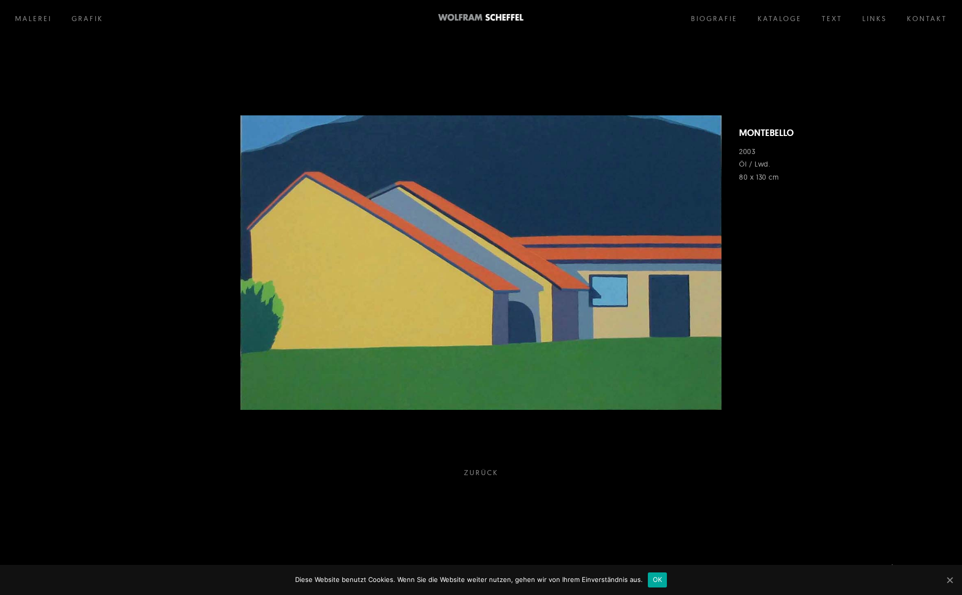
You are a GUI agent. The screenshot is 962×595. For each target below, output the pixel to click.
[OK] (949, 580)
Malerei (33, 18)
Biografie (714, 18)
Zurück (481, 472)
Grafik (87, 18)
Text (832, 18)
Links (874, 18)
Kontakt (927, 18)
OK (657, 579)
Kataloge (780, 18)
